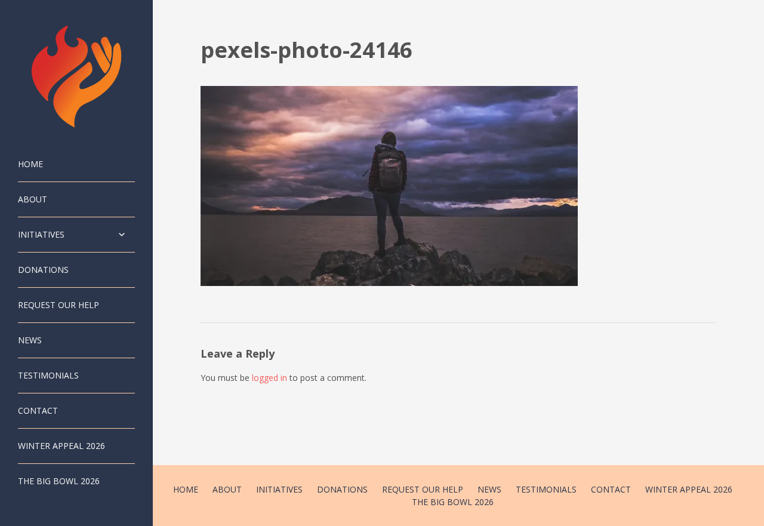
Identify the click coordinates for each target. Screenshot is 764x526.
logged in (269, 377)
